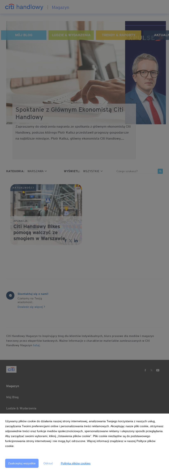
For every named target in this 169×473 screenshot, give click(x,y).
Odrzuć (48, 463)
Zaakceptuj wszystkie (22, 463)
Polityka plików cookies (75, 463)
